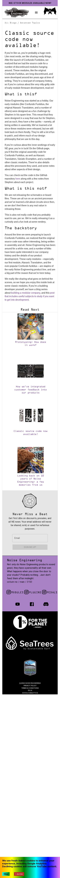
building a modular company (25, 293)
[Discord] (45, 604)
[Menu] (36, 12)
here (17, 178)
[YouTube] (17, 604)
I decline (19, 874)
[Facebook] (31, 604)
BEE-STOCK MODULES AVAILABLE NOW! (30, 3)
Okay (6, 874)
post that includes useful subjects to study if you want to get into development (29, 296)
